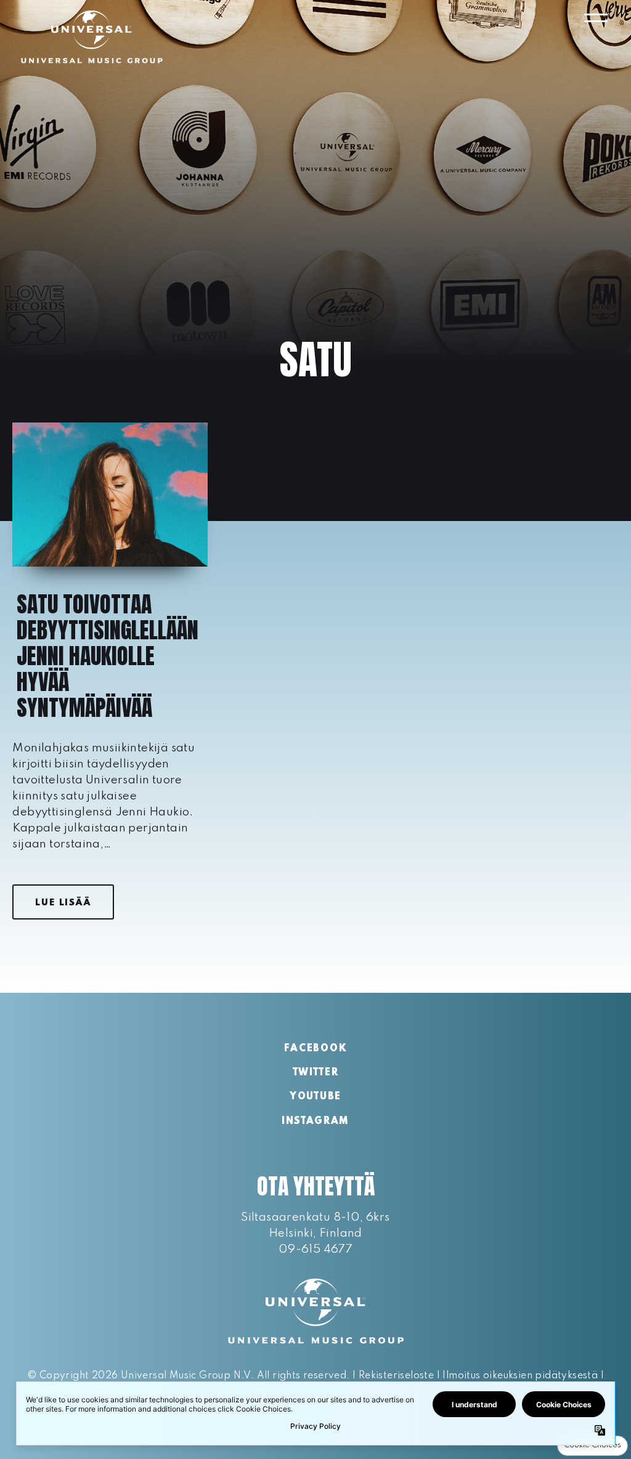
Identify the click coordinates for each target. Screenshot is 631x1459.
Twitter (316, 1073)
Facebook (315, 1049)
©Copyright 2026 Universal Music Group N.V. (140, 1376)
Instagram (315, 1121)
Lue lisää (63, 903)
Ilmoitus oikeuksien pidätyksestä (520, 1376)
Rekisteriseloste (396, 1376)
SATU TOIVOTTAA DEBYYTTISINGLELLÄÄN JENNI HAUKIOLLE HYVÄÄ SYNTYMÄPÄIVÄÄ (107, 656)
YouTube (315, 1097)
